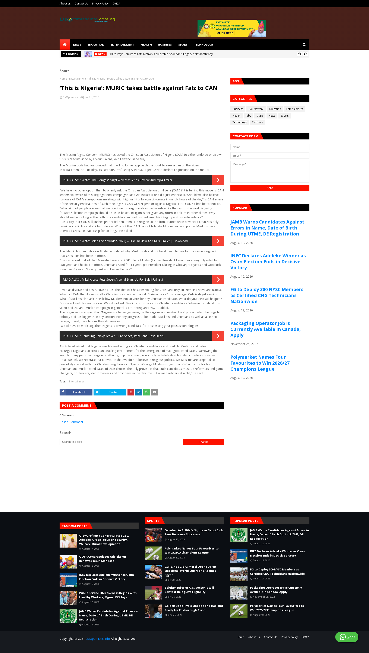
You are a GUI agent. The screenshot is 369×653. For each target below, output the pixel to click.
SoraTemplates (85, 647)
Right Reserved (110, 647)
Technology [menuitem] (204, 44)
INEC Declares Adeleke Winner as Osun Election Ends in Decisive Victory (268, 262)
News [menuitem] (77, 44)
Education (275, 109)
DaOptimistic (70, 97)
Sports (284, 115)
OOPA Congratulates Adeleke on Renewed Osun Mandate (102, 559)
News (272, 115)
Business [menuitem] (165, 44)
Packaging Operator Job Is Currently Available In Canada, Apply (265, 329)
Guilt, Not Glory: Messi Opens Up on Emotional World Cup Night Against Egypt (190, 571)
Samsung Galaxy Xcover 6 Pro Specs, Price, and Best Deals (123, 336)
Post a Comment (71, 422)
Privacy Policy (100, 3)
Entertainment (77, 78)
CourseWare (256, 109)
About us (65, 3)
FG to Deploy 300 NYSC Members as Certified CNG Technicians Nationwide (266, 295)
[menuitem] (65, 44)
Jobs (248, 115)
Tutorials (257, 122)
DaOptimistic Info (98, 639)
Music (259, 115)
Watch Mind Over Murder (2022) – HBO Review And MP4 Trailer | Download (135, 241)
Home (63, 78)
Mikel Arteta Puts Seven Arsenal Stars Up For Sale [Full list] (122, 279)
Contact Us (81, 3)
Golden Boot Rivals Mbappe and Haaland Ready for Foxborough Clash (194, 608)
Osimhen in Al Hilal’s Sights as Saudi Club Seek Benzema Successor (194, 532)
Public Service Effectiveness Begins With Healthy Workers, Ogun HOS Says (108, 595)
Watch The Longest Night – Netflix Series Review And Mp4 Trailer (127, 180)
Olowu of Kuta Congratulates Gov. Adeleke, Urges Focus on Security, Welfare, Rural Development (104, 540)
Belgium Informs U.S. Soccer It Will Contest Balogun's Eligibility (189, 590)
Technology (240, 122)
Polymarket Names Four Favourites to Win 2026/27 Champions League (260, 363)
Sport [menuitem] (183, 44)
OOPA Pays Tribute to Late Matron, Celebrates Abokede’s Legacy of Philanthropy (161, 54)
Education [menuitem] (96, 44)
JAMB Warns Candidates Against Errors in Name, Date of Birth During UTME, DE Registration (267, 228)
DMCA (116, 3)
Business (238, 109)
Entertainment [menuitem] (122, 44)
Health (236, 115)
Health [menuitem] (146, 44)
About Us (254, 637)
